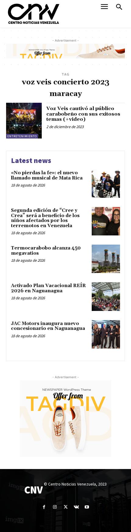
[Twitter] (65, 507)
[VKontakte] (76, 507)
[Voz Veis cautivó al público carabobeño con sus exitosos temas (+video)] (24, 121)
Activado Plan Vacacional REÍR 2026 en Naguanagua (48, 288)
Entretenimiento (22, 136)
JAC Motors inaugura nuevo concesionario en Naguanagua (48, 326)
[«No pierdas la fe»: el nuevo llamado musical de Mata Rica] (106, 183)
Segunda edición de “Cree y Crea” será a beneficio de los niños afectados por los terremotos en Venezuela (45, 218)
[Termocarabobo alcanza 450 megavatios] (106, 259)
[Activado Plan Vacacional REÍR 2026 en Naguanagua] (106, 296)
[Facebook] (44, 507)
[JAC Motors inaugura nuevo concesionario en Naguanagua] (106, 334)
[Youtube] (87, 507)
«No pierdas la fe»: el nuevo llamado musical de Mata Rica (47, 175)
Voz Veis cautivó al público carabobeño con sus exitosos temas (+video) (83, 113)
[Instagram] (54, 507)
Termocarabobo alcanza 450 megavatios (46, 250)
